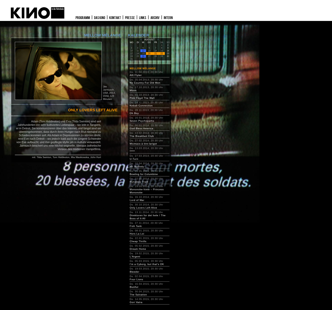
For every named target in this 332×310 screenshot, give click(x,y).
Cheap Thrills (138, 241)
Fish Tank (136, 226)
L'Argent (135, 256)
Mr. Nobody (137, 166)
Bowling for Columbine (144, 174)
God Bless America (141, 128)
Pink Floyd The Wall (142, 98)
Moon (133, 90)
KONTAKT (115, 17)
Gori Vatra (136, 302)
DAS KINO (99, 17)
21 (155, 53)
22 (161, 53)
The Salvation (138, 294)
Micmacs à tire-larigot (143, 143)
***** (132, 151)
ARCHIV (155, 17)
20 (149, 53)
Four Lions (136, 279)
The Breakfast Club (142, 136)
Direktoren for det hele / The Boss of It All (148, 217)
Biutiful (134, 287)
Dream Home (138, 249)
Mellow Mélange (143, 68)
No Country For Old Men (145, 82)
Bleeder (134, 271)
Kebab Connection (141, 105)
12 (143, 51)
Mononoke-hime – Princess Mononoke (147, 191)
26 (143, 56)
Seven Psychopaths (142, 120)
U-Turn (134, 159)
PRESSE (130, 17)
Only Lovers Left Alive (143, 207)
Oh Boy (134, 113)
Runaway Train (139, 181)
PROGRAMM (83, 17)
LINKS (142, 17)
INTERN (168, 17)
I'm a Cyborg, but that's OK (147, 264)
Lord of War (137, 200)
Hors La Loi (137, 233)
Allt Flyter (136, 75)
